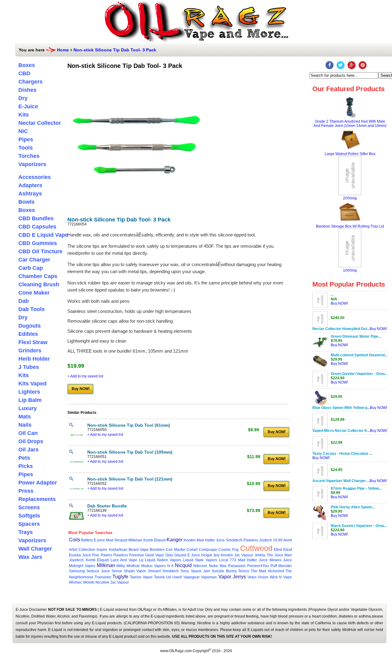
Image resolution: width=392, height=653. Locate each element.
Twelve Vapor (141, 577)
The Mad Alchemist (267, 571)
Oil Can (28, 433)
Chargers (30, 82)
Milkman (135, 540)
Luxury (27, 408)
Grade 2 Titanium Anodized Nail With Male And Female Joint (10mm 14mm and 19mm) (350, 123)
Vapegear (191, 577)
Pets (24, 458)
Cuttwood (256, 548)
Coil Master (175, 549)
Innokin (189, 540)
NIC (23, 131)
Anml (287, 540)
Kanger (175, 539)
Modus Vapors (153, 566)
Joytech (265, 540)
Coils (74, 539)
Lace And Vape (124, 560)
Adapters (30, 185)
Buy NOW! (339, 303)
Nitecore (200, 566)
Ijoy (217, 555)
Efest (278, 549)
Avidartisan (118, 549)
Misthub (133, 566)
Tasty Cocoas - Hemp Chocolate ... (342, 453)
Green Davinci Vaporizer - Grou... (359, 374)
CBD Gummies (37, 243)
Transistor (103, 577)
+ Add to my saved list (85, 376)
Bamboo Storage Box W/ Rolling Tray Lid (350, 226)
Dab (23, 301)
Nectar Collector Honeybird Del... (341, 329)
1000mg (350, 270)
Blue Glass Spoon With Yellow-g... (341, 408)
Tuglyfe (120, 576)
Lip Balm (30, 400)
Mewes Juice (281, 560)
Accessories (34, 177)
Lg (141, 560)
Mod (109, 540)
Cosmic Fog (228, 549)
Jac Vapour (243, 555)
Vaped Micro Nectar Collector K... (341, 431)
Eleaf (287, 549)
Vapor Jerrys (232, 576)
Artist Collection (82, 549)
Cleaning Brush (38, 284)
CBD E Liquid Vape (43, 235)
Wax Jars (30, 557)
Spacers (29, 524)
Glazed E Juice (187, 555)
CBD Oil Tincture (40, 251)
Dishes (27, 90)
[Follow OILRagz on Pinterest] (363, 65)
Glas (169, 555)
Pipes (25, 139)
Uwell (177, 577)
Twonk (159, 577)
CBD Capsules (37, 227)
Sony (184, 571)
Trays (25, 532)
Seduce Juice (98, 571)
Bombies (157, 549)
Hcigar (206, 555)
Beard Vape (139, 549)
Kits (23, 115)
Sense (116, 571)
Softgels (29, 516)
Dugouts (29, 326)
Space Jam (200, 571)
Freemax (136, 555)
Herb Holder (34, 359)
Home (63, 49)
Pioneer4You (258, 566)
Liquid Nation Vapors (163, 560)
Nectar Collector (39, 123)
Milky (120, 566)
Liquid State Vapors (200, 560)
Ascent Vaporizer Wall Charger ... (341, 481)
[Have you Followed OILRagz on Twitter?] (341, 65)
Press (25, 491)
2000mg (350, 198)
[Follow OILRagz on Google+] (352, 65)
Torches (29, 156)
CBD (24, 73)
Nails (25, 425)
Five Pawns (102, 555)
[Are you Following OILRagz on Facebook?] (330, 65)
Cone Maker (34, 293)
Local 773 (227, 560)
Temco (243, 571)
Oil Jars (28, 450)
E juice (99, 540)
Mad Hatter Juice (211, 540)
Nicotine (102, 582)
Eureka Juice (80, 555)
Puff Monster (281, 566)
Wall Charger (35, 549)
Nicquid (121, 540)
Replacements (37, 499)
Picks (25, 466)
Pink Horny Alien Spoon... (353, 507)
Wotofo (89, 582)
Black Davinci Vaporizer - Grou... (359, 526)
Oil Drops (30, 441)
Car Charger (34, 260)
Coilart (192, 549)
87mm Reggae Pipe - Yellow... (356, 488)
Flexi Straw (32, 342)
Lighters (29, 392)
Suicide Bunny (224, 571)
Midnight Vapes (82, 566)
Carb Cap (30, 268)
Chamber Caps (37, 276)
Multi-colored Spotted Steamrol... (359, 355)
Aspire (101, 549)
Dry (23, 98)
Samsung (77, 571)
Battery (87, 540)
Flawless (250, 540)
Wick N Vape (281, 577)
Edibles (28, 334)
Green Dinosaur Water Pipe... (356, 336)
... (332, 295)
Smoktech (234, 540)
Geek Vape (154, 555)
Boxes (26, 65)
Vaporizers (32, 164)
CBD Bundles (36, 218)
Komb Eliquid (154, 540)
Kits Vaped (32, 383)
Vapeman (209, 577)
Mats (24, 417)
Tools (25, 148)
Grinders (29, 350)
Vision (263, 577)
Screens (29, 507)
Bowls (26, 202)
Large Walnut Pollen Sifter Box (350, 154)
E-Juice (28, 106)
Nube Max (218, 566)
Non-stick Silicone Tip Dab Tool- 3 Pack (115, 49)
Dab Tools (31, 309)
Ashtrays (30, 194)
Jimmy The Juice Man (273, 555)
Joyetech (76, 560)
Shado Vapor (135, 571)
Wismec (75, 582)
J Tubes (28, 367)
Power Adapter (37, 483)
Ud (168, 577)
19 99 (277, 540)
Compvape (208, 549)
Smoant (154, 571)
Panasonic (237, 566)
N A (170, 566)
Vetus (252, 577)
